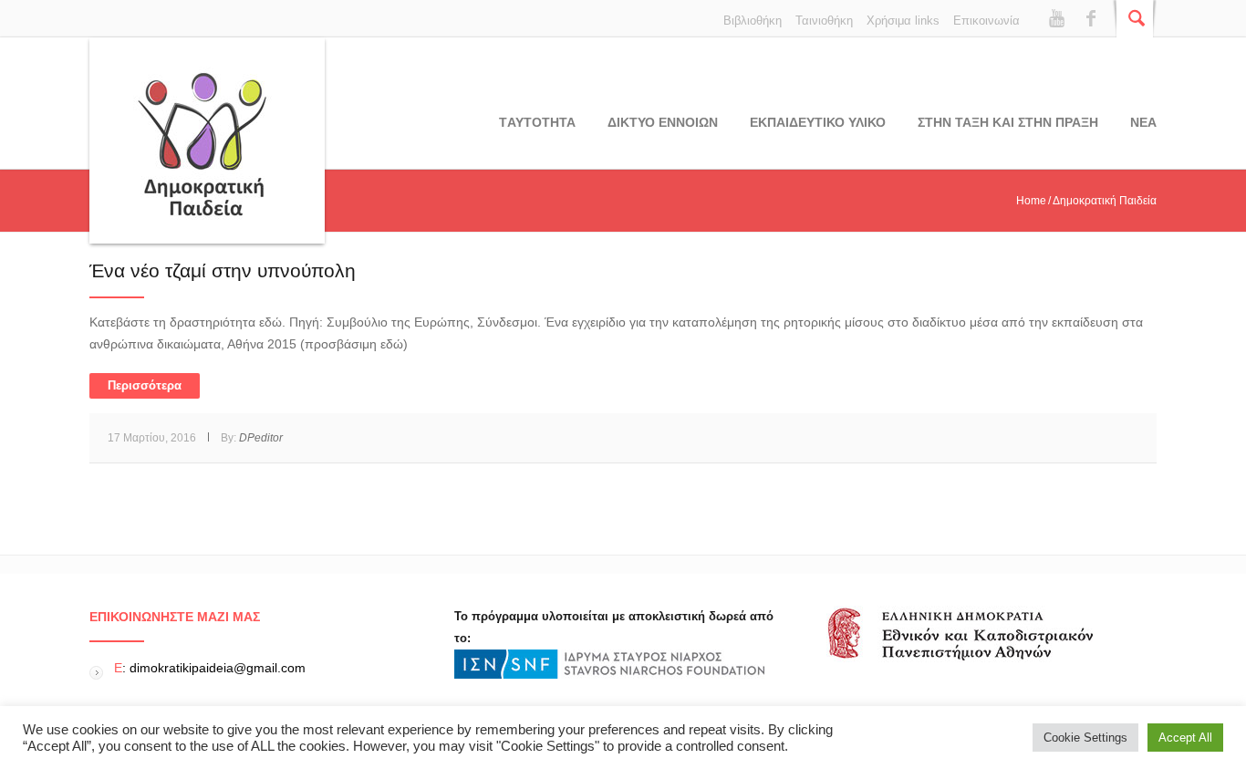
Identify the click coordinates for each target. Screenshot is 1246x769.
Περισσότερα (145, 385)
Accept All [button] (1185, 737)
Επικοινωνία (986, 20)
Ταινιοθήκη (824, 20)
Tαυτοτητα (537, 122)
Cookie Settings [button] (1085, 737)
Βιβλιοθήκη (752, 20)
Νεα (1143, 122)
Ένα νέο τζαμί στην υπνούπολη (222, 270)
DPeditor (261, 437)
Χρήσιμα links (903, 20)
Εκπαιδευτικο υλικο (818, 122)
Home (1031, 200)
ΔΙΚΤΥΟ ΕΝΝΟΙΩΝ (662, 122)
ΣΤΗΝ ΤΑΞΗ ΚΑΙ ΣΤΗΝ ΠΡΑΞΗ (1008, 122)
